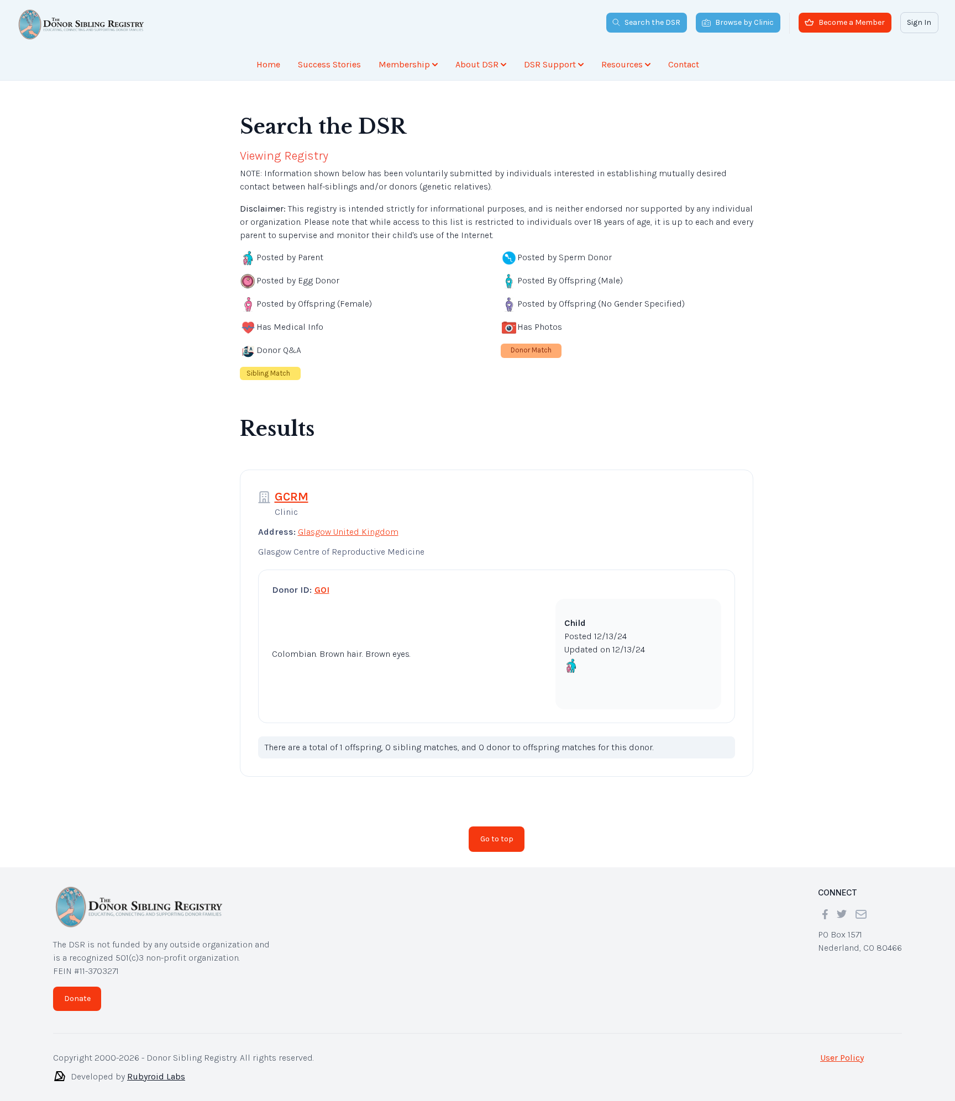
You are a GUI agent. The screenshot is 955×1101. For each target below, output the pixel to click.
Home (268, 64)
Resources (622, 64)
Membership (404, 64)
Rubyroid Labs (156, 1067)
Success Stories (329, 64)
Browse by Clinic (744, 22)
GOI (321, 581)
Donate (77, 989)
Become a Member (851, 22)
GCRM (291, 488)
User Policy (842, 1049)
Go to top (496, 830)
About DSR (477, 64)
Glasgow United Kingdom (348, 523)
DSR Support (550, 64)
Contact (683, 64)
